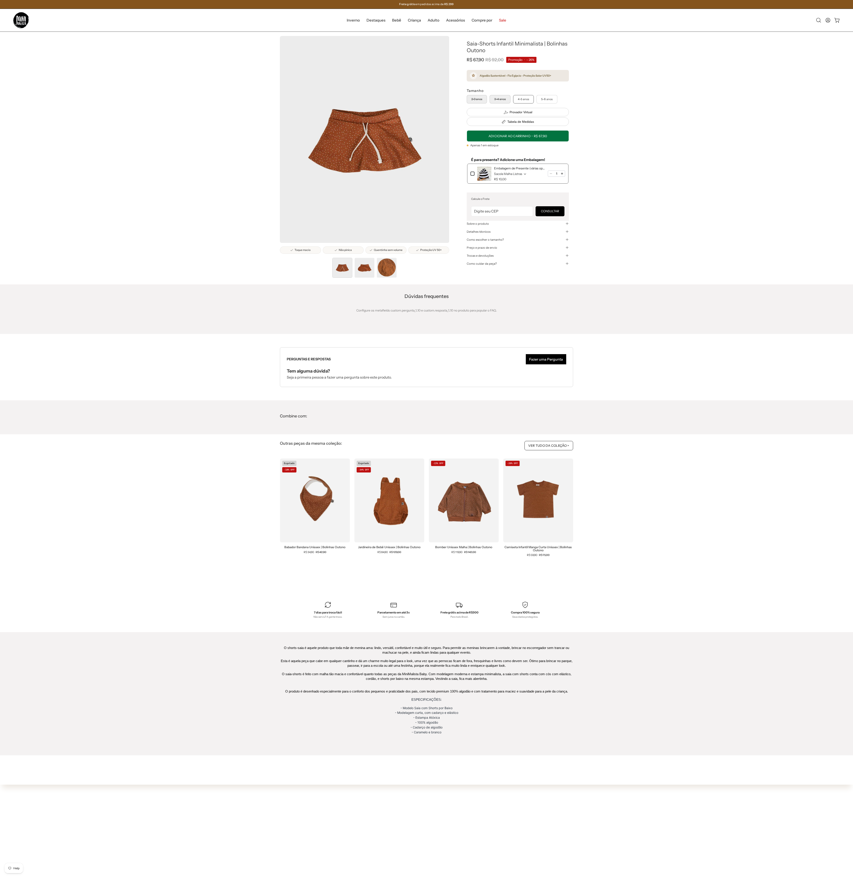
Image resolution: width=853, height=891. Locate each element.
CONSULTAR (550, 211)
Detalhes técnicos (478, 231)
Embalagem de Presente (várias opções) (519, 168)
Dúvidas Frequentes (430, 799)
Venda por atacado (430, 852)
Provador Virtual (521, 112)
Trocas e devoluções (480, 255)
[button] (376, 20)
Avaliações (423, 845)
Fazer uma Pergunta (546, 359)
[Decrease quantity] (551, 173)
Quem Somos (425, 806)
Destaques (363, 814)
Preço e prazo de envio (482, 247)
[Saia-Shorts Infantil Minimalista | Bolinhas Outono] (342, 268)
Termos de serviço (429, 832)
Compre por (364, 847)
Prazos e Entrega (428, 819)
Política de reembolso (431, 839)
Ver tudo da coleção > (548, 446)
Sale (358, 853)
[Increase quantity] (562, 173)
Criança (361, 827)
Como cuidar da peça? (482, 263)
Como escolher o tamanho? (485, 239)
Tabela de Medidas (520, 121)
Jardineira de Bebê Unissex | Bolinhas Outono (389, 547)
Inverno (361, 807)
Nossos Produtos (428, 812)
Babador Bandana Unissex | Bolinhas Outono (314, 547)
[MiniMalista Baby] (21, 20)
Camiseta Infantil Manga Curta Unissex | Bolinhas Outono (538, 549)
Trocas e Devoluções (431, 825)
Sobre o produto (478, 223)
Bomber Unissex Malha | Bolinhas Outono (463, 547)
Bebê (359, 820)
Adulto (360, 833)
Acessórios (363, 840)
